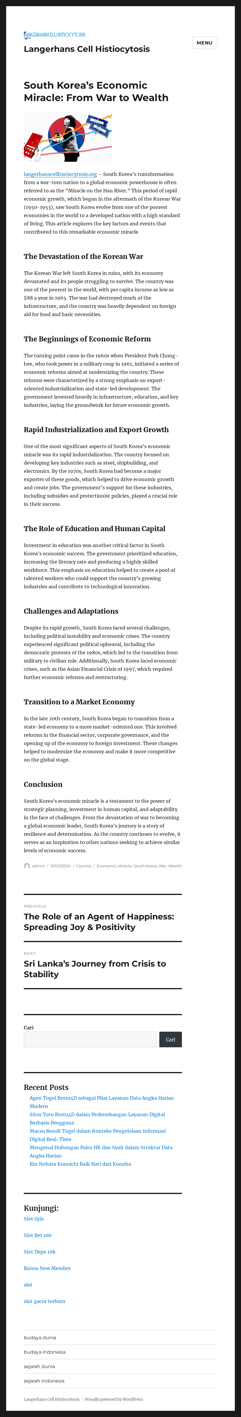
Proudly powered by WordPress (114, 1399)
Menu (205, 43)
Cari (29, 1027)
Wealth (175, 865)
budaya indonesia (45, 1352)
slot (28, 1285)
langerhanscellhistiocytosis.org (60, 174)
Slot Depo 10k (40, 1252)
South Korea (145, 865)
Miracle (125, 865)
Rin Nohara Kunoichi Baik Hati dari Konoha (80, 1164)
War (162, 865)
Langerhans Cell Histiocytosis (87, 49)
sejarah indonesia (44, 1381)
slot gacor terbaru (44, 1301)
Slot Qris (34, 1219)
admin (38, 865)
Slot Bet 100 (37, 1235)
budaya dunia (40, 1337)
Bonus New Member (47, 1268)
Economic (106, 865)
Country (83, 865)
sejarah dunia (39, 1366)
